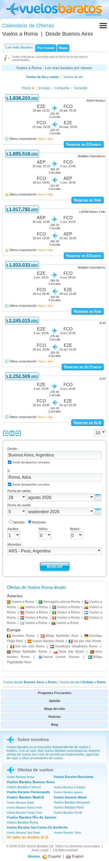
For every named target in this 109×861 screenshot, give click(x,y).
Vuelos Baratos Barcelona (73, 777)
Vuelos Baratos (37, 846)
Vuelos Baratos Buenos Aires (30, 782)
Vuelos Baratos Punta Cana (24, 812)
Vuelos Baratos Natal (20, 802)
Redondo (39, 522)
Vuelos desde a (30, 682)
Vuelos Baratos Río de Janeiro (31, 817)
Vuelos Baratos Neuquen (72, 802)
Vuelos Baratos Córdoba (69, 787)
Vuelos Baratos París (69, 807)
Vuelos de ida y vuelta (42, 77)
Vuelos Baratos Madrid (25, 797)
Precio (26, 88)
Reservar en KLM (87, 423)
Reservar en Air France (82, 367)
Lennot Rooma (61, 657)
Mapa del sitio (54, 709)
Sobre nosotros (33, 739)
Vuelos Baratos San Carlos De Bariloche (37, 827)
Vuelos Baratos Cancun (24, 787)
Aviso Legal (39, 850)
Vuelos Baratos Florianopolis (28, 792)
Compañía (62, 88)
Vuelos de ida (73, 77)
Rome (23, 636)
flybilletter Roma (29, 651)
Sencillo (19, 522)
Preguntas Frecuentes (54, 693)
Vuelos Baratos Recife (68, 812)
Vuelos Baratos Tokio (67, 832)
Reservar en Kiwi (87, 200)
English (77, 856)
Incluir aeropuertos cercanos (31, 462)
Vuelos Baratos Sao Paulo (23, 832)
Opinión (54, 701)
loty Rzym (71, 651)
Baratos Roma (48, 641)
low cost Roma (29, 646)
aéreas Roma (61, 602)
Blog (54, 725)
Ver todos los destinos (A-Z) (27, 837)
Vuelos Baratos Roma (22, 822)
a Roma (23, 602)
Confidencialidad (65, 850)
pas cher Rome (87, 641)
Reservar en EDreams (83, 144)
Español (54, 856)
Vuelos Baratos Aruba (20, 776)
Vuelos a (20, 34)
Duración (80, 88)
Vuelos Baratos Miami (70, 797)
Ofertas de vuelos (35, 770)
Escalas (44, 88)
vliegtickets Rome (76, 646)
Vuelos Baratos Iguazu (68, 792)
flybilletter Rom (62, 636)
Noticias (54, 717)
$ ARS (22, 98)
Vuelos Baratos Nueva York (24, 807)
